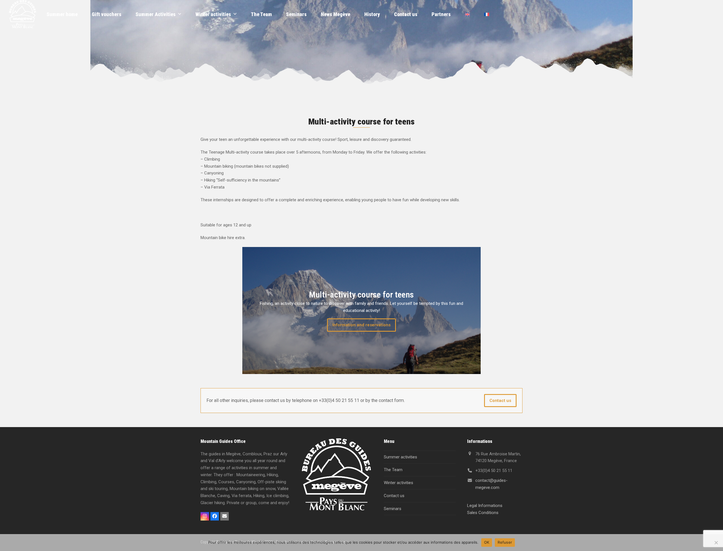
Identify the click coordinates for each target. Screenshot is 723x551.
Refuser (505, 542)
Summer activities (400, 457)
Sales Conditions (482, 512)
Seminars (392, 508)
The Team (393, 469)
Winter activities (398, 482)
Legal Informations (484, 505)
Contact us (500, 400)
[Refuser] (716, 542)
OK (486, 542)
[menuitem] (467, 14)
